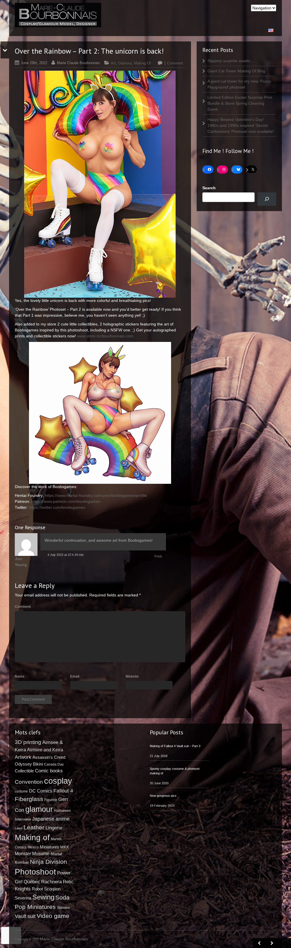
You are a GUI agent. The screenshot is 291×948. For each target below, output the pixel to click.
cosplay (58, 780)
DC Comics (40, 790)
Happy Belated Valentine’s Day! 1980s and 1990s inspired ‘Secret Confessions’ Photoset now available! (240, 125)
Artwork (23, 757)
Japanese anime (51, 819)
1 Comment (173, 63)
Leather (34, 827)
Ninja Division (48, 861)
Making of (32, 837)
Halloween (62, 811)
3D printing (28, 742)
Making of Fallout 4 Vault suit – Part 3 (175, 746)
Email (74, 676)
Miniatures (49, 846)
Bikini (38, 764)
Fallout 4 (63, 791)
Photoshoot (35, 871)
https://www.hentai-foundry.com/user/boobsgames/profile (96, 495)
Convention (29, 782)
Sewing (43, 897)
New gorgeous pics (163, 795)
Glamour (125, 63)
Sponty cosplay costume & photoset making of (174, 771)
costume (21, 791)
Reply (158, 556)
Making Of (142, 63)
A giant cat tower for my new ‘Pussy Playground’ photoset (239, 84)
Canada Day (54, 764)
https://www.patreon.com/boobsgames (65, 501)
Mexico (33, 847)
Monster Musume (32, 853)
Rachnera (51, 881)
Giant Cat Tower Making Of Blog (236, 71)
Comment (23, 607)
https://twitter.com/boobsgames (57, 507)
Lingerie (53, 828)
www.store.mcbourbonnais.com (105, 336)
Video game (53, 916)
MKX (64, 847)
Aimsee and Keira (45, 749)
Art (113, 63)
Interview (23, 819)
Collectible (24, 770)
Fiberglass (29, 799)
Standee (63, 908)
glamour (39, 809)
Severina (23, 898)
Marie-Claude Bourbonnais (64, 939)
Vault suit (25, 916)
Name (19, 676)
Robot (37, 889)
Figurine (50, 800)
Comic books (49, 770)
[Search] (266, 199)
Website (132, 676)
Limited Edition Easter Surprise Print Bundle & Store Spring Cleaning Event (239, 103)
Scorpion (52, 888)
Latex (18, 828)
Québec (32, 881)
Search (209, 188)
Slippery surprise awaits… (230, 60)
